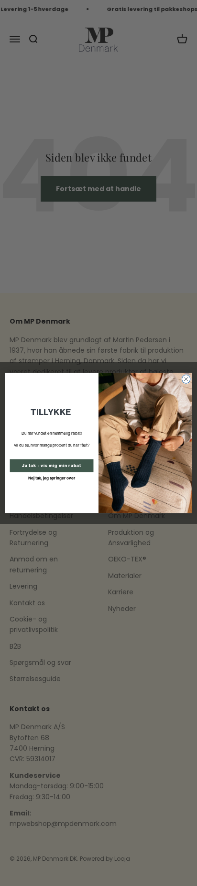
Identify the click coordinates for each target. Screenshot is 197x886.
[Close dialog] (186, 379)
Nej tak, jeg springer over (52, 478)
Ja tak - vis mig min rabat (52, 465)
